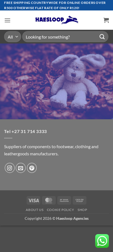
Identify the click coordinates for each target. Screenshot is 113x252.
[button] (7, 20)
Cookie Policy (60, 210)
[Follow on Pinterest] (32, 168)
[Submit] (102, 36)
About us (34, 210)
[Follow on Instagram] (10, 168)
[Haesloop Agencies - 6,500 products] (56, 20)
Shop (82, 210)
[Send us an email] (21, 168)
